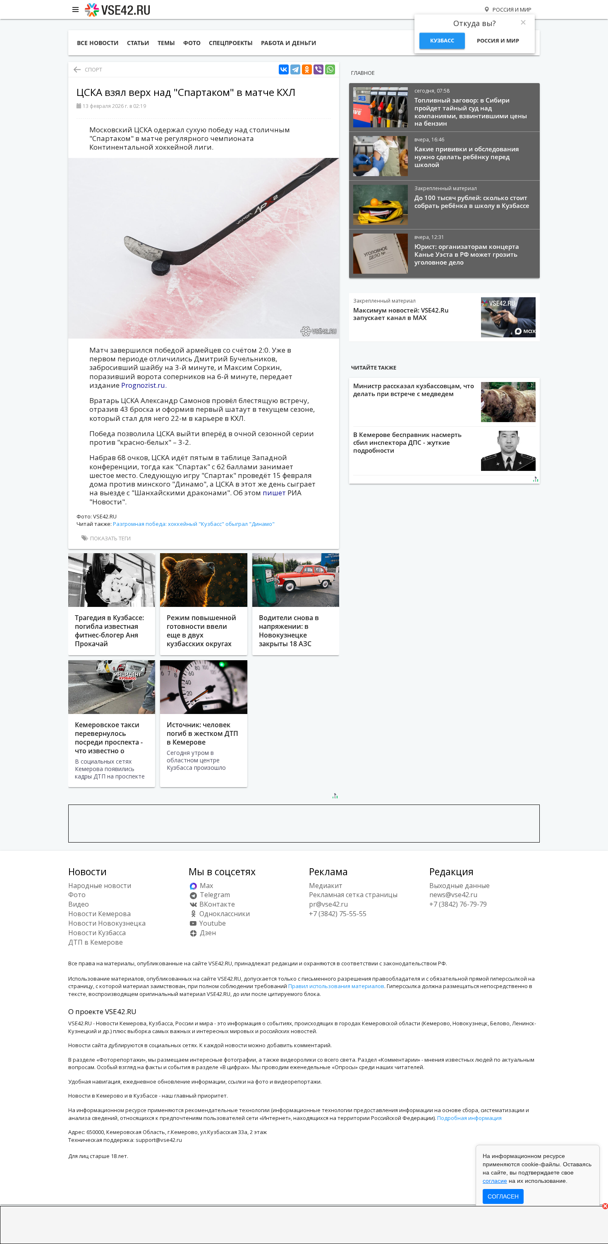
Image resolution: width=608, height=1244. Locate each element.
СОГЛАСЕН (503, 1196)
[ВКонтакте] (284, 69)
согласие (495, 1180)
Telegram (214, 894)
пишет (274, 492)
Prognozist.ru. (144, 385)
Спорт (93, 69)
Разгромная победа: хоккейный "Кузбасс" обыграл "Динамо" (194, 524)
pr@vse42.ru (328, 904)
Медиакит (325, 885)
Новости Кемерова (99, 913)
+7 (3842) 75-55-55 (337, 913)
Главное (363, 72)
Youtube (212, 923)
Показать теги (110, 538)
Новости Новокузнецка (107, 923)
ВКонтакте (216, 904)
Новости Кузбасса (97, 932)
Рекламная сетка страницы (353, 894)
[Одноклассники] (307, 69)
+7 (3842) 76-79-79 (458, 904)
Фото (77, 894)
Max (205, 885)
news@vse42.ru (453, 894)
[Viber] (318, 69)
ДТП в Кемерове (95, 942)
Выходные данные (459, 885)
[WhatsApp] (330, 69)
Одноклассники (224, 913)
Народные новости (99, 885)
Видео (78, 904)
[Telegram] (295, 69)
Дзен (207, 932)
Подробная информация (469, 1118)
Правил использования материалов (336, 986)
